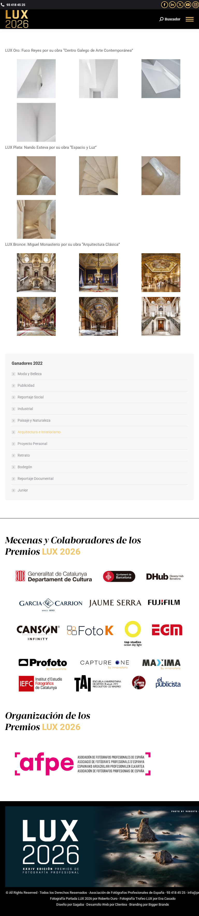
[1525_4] (36, 122)
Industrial (25, 409)
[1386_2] (98, 175)
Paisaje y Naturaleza (34, 420)
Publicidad (26, 385)
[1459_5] (98, 316)
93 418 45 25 (176, 893)
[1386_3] (160, 175)
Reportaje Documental (35, 478)
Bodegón (25, 467)
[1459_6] (160, 316)
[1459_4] (36, 316)
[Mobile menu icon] (190, 19)
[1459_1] (36, 272)
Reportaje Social (31, 397)
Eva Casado (166, 898)
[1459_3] (160, 272)
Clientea (121, 904)
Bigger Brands (158, 904)
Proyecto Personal (32, 444)
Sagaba (78, 904)
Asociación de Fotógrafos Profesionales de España (126, 893)
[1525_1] (36, 78)
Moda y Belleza (30, 374)
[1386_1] (36, 175)
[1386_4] (36, 219)
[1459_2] (98, 272)
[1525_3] (160, 78)
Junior (23, 490)
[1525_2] (98, 78)
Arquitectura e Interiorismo (39, 432)
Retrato (24, 455)
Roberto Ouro (107, 898)
